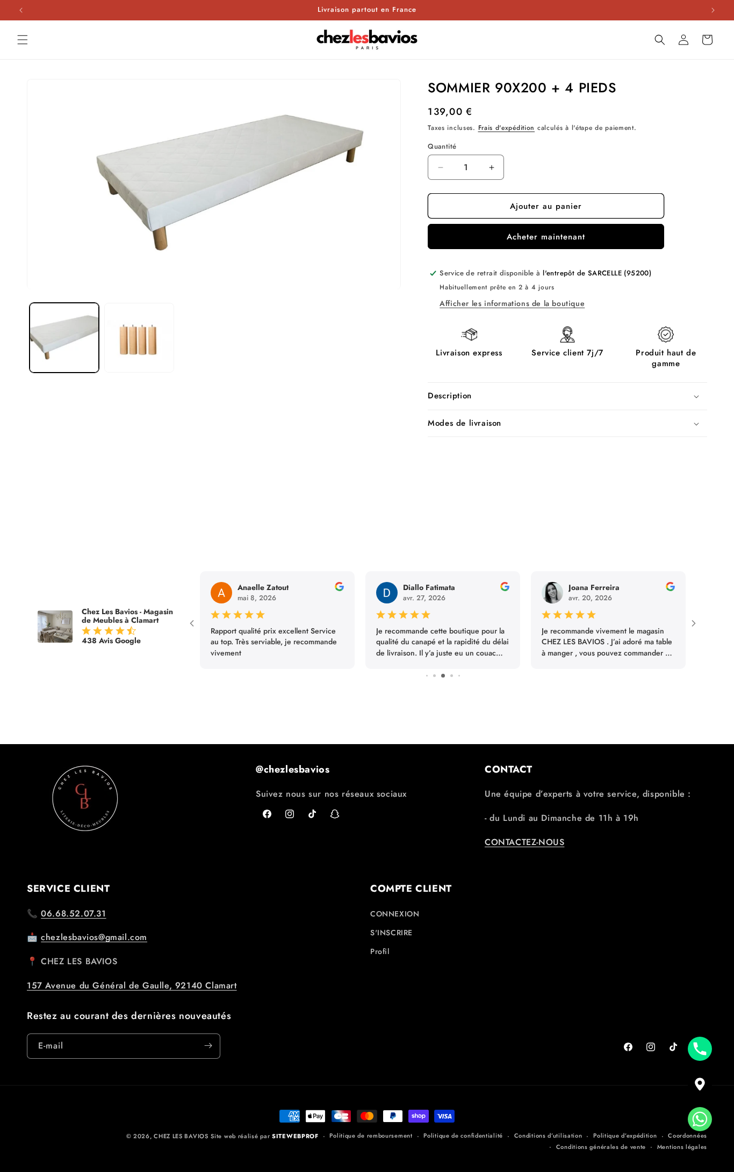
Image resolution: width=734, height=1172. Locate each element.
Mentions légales (682, 1146)
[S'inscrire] (208, 1045)
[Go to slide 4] (434, 675)
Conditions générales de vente (601, 1146)
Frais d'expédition (506, 128)
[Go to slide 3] (427, 675)
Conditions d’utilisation (548, 1136)
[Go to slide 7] (459, 675)
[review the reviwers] (339, 588)
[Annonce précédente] (21, 10)
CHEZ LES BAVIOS (181, 1136)
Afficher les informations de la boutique (512, 303)
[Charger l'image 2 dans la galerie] (139, 338)
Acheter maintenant (546, 237)
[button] (22, 40)
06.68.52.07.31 (73, 913)
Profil (380, 951)
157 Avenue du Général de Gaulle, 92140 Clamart (132, 985)
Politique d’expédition (625, 1136)
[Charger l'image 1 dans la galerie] (64, 338)
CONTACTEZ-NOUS (524, 842)
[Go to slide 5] (443, 676)
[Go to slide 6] (451, 675)
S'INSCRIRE (391, 932)
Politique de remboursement (370, 1136)
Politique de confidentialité (463, 1136)
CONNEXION (394, 913)
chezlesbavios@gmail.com (94, 937)
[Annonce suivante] (713, 10)
